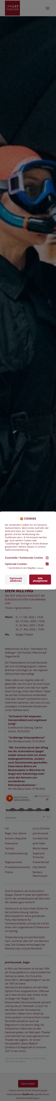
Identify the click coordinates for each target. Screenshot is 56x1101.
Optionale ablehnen (16, 580)
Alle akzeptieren (40, 580)
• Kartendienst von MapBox (25, 567)
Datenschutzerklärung (16, 549)
